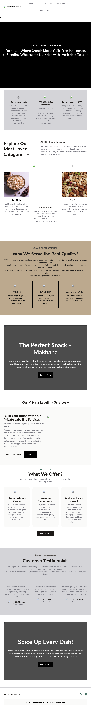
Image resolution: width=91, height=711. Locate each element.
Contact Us (30, 455)
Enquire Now (45, 69)
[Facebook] (86, 694)
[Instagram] (80, 694)
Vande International (12, 694)
